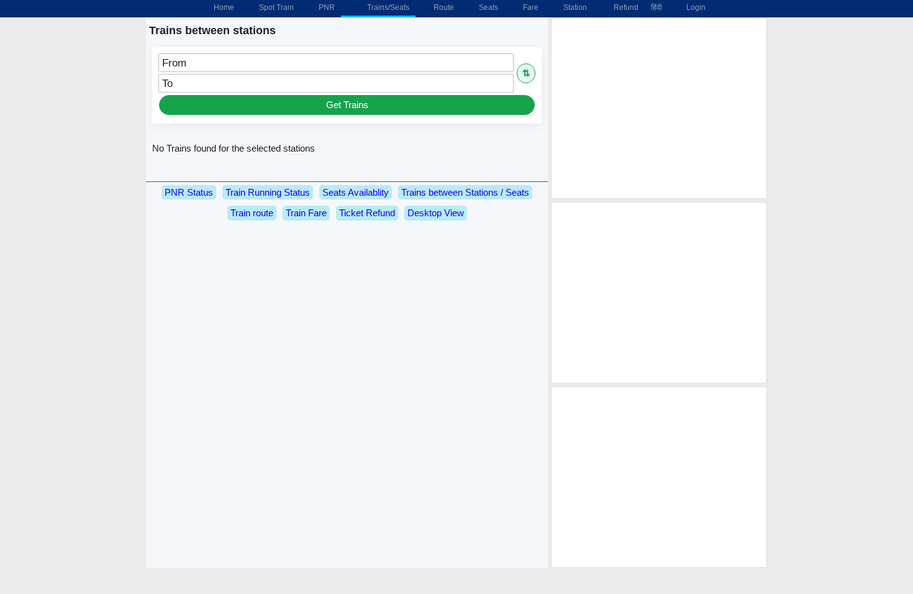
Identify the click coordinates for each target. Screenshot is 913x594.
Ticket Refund (367, 213)
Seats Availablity (355, 192)
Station (574, 7)
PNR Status (189, 192)
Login (695, 7)
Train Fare (306, 213)
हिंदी (656, 7)
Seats (487, 7)
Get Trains (347, 104)
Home (223, 7)
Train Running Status (267, 192)
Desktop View (435, 213)
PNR (326, 7)
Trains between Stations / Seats (465, 192)
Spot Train (275, 7)
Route (443, 7)
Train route (251, 213)
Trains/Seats (387, 7)
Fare (529, 7)
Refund (624, 7)
